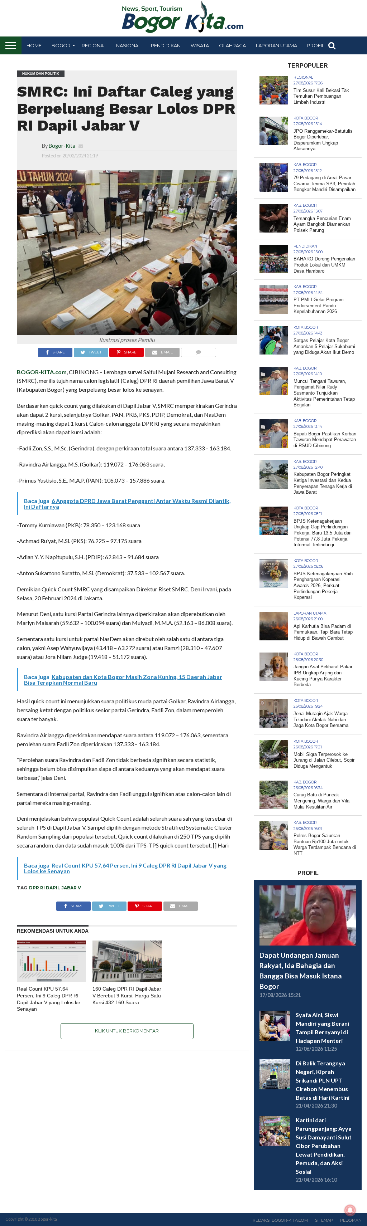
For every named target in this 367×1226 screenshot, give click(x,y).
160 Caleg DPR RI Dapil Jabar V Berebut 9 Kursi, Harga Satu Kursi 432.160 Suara (126, 995)
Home (34, 45)
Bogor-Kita (62, 146)
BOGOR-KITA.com (42, 371)
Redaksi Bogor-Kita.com (280, 1220)
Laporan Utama (276, 45)
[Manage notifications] (350, 1210)
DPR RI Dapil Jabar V (55, 887)
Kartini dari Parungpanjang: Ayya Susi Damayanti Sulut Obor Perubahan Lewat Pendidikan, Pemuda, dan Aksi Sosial (324, 1146)
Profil (315, 45)
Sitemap (324, 1220)
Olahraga (232, 45)
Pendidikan (166, 45)
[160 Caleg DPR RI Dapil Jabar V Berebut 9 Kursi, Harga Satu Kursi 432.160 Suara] (127, 979)
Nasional (128, 45)
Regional (94, 45)
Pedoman (351, 1220)
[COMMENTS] (198, 350)
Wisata (200, 45)
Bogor (61, 45)
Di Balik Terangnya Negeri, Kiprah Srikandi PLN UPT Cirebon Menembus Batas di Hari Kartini (322, 1080)
